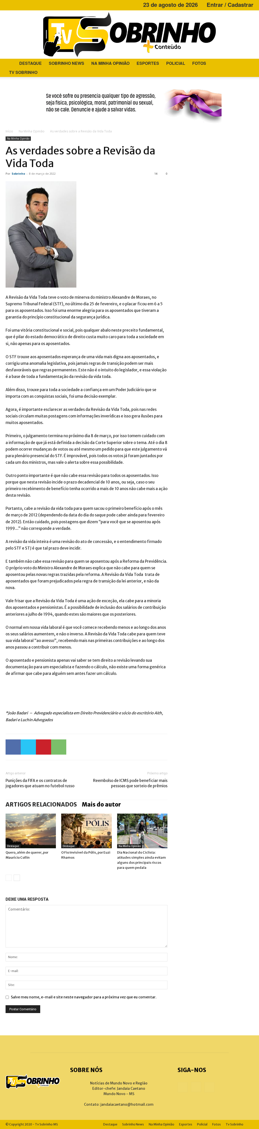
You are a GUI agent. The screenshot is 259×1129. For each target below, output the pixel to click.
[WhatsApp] (58, 747)
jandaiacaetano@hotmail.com (127, 1104)
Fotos (199, 63)
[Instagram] (17, 4)
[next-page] (17, 878)
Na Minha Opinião (110, 63)
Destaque (30, 63)
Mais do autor (101, 804)
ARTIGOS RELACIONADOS (41, 804)
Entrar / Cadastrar (230, 5)
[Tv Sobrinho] (129, 34)
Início (9, 131)
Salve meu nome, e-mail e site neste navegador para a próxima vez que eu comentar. (84, 997)
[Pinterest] (43, 747)
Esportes (148, 63)
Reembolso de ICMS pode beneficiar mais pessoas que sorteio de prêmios (130, 783)
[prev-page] (9, 878)
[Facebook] (9, 4)
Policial (175, 63)
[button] (247, 63)
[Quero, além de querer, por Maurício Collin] (31, 831)
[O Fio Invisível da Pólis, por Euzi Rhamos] (86, 831)
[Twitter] (28, 747)
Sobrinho (18, 173)
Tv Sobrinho (23, 72)
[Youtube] (26, 4)
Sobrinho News (66, 63)
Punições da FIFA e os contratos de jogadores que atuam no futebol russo (40, 783)
